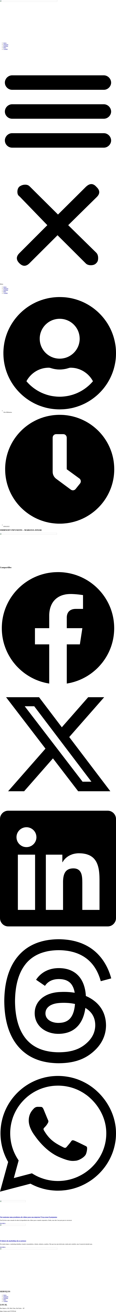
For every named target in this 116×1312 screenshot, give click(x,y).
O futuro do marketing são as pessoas (13, 1241)
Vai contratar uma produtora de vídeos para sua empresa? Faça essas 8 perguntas (28, 1217)
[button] (58, 168)
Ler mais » (3, 1223)
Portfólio (5, 46)
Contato (5, 49)
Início (4, 43)
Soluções (5, 44)
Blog (4, 47)
